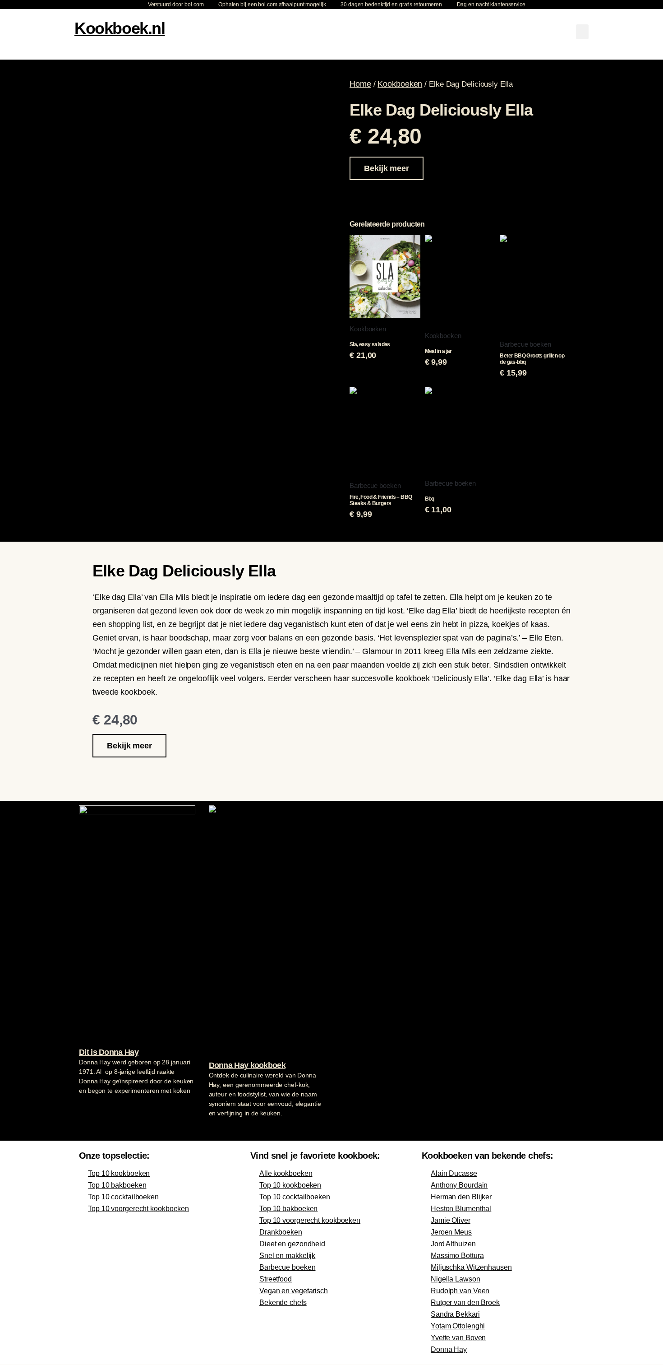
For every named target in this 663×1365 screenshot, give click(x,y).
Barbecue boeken (287, 1267)
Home (360, 83)
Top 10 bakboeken (117, 1185)
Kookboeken (400, 83)
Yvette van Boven (458, 1338)
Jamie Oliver (450, 1220)
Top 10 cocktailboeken (123, 1197)
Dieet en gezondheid (292, 1244)
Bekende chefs (283, 1302)
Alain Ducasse (454, 1173)
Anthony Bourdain (459, 1185)
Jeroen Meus (451, 1232)
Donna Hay (449, 1349)
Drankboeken (280, 1232)
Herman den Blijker (461, 1197)
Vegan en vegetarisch (293, 1291)
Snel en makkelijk (287, 1255)
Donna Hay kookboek (247, 1065)
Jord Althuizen (453, 1244)
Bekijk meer (386, 168)
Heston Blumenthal (461, 1208)
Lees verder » (96, 1108)
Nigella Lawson (455, 1279)
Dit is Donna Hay (108, 1052)
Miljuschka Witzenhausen (471, 1267)
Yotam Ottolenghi (458, 1326)
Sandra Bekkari (455, 1314)
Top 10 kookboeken (119, 1173)
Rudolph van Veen (460, 1291)
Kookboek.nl (119, 28)
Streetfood (275, 1279)
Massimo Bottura (457, 1255)
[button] (582, 31)
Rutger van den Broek (465, 1302)
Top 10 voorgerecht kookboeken (138, 1208)
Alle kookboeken (286, 1173)
